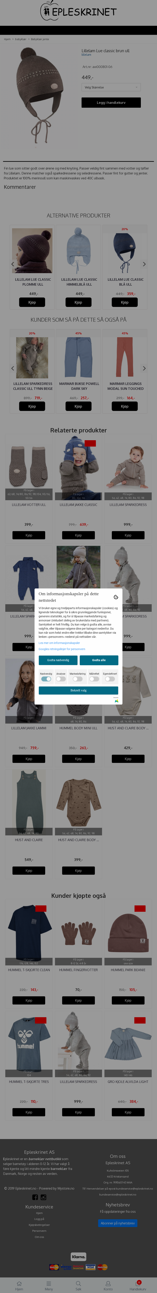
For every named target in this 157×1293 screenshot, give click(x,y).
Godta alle (99, 660)
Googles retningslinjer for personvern (62, 649)
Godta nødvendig (58, 660)
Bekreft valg (78, 690)
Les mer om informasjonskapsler (59, 643)
